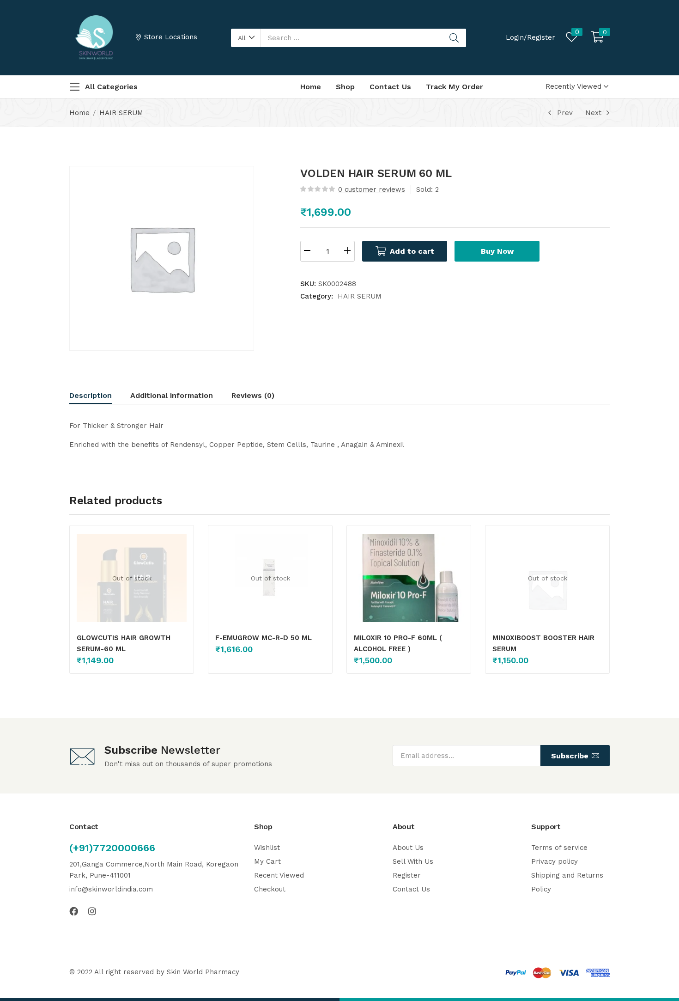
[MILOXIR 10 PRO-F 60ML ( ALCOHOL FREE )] (409, 589)
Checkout (269, 889)
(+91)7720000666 (112, 848)
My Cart (267, 861)
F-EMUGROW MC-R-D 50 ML (263, 638)
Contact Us (390, 86)
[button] (246, 38)
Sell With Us (413, 861)
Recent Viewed (279, 875)
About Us (408, 847)
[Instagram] (92, 911)
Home (310, 86)
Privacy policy (554, 861)
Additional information (171, 395)
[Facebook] (73, 911)
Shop (345, 86)
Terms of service (559, 847)
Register (407, 875)
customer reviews (371, 189)
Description (90, 395)
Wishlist (267, 847)
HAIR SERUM (121, 113)
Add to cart (412, 251)
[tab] (99, 397)
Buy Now (497, 251)
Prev (565, 113)
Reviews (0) (252, 395)
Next (593, 113)
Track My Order (454, 86)
